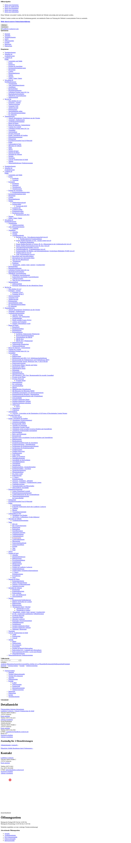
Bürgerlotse (11, 70)
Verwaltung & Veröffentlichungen (10, 81)
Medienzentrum (17, 563)
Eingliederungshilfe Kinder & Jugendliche (25, 443)
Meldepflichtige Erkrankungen (21, 389)
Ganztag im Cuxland (14, 127)
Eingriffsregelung (17, 531)
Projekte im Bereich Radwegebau (22, 648)
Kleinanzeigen (12, 109)
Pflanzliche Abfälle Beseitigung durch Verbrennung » (17, 748)
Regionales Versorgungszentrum (22, 620)
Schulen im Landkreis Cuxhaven (22, 567)
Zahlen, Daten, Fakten (15, 78)
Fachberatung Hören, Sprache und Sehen (24, 365)
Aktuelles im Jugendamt (19, 425)
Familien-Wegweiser (18, 451)
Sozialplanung (16, 624)
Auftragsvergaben (17, 278)
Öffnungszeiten (9, 41)
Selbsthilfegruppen (18, 622)
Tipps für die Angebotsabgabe (21, 280)
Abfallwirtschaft (13, 108)
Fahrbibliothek (16, 505)
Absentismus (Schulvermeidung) (22, 420)
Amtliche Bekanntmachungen (10, 664)
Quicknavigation (13, 665)
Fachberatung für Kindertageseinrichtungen (25, 446)
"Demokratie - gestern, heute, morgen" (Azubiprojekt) (28, 265)
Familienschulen (17, 449)
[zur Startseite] (10, 29)
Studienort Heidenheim (27, 242)
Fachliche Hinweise (18, 615)
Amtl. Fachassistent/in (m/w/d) (25, 254)
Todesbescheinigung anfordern (21, 403)
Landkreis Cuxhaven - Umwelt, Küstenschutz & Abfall (17, 711)
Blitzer (14, 641)
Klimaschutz (12, 139)
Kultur (10, 142)
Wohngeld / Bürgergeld (19, 629)
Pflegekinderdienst (17, 472)
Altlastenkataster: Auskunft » (9, 745)
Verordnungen (16, 187)
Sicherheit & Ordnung (15, 154)
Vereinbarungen (17, 189)
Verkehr (10, 161)
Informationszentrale (18, 688)
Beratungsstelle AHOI (19, 424)
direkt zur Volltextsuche (12, 6)
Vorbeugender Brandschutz (20, 344)
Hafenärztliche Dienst (18, 368)
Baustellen (43, 664)
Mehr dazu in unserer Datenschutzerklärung (15, 21)
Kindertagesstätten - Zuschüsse (21, 468)
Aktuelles (7, 35)
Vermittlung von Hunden (19, 515)
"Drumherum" (16, 261)
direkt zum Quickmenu (12, 5)
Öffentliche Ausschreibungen (17, 95)
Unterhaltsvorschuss (18, 484)
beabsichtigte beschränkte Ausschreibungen (25, 277)
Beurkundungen (17, 441)
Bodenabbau (16, 529)
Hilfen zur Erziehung (18, 456)
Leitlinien (15, 508)
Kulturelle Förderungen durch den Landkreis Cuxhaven (29, 506)
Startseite (7, 34)
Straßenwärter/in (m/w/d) (23, 252)
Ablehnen (4, 25)
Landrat (10, 71)
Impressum (8, 44)
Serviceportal (23, 664)
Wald (13, 550)
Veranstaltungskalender (19, 512)
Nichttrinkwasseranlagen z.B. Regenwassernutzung (27, 392)
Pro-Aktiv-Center (17, 474)
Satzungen (15, 185)
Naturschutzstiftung (18, 544)
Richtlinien (15, 183)
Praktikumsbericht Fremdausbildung (31, 239)
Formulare (67, 664)
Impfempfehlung (17, 382)
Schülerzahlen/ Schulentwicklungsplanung (25, 570)
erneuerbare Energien (18, 532)
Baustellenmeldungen (14, 90)
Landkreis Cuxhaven (7, 758)
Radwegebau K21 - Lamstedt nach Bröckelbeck (26, 650)
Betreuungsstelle (10, 840)
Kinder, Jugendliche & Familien (18, 135)
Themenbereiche (10, 116)
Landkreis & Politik (8, 58)
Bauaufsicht (15, 327)
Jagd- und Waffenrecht (19, 595)
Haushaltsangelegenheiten (16, 94)
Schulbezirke (16, 565)
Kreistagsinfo (50, 664)
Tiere (13, 548)
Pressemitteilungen (14, 73)
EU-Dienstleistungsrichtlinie (17, 113)
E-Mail (14, 683)
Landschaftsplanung (18, 539)
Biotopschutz (16, 527)
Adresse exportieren (7, 719)
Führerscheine (16, 643)
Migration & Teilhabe (14, 146)
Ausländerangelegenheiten (16, 121)
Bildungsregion (17, 439)
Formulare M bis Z (18, 294)
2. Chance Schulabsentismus (17, 573)
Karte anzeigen (5, 716)
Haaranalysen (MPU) (18, 367)
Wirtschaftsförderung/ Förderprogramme (20, 163)
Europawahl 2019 (21, 206)
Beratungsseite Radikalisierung (21, 600)
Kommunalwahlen (17, 211)
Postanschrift (16, 686)
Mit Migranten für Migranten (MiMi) (23, 391)
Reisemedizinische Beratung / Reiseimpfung (25, 394)
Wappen (10, 76)
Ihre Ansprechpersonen (19, 525)
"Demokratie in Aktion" (23, 610)
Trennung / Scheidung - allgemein (22, 481)
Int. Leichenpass (17, 384)
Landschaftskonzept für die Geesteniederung (25, 494)
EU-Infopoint (12, 114)
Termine (14, 233)
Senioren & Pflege (14, 152)
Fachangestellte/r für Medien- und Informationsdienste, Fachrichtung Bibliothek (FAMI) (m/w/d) (45, 251)
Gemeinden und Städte (15, 61)
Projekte (14, 546)
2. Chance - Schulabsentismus (17, 478)
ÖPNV (10, 149)
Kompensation (16, 538)
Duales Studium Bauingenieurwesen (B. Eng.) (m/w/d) (32, 246)
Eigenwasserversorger (19, 363)
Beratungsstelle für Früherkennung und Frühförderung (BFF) (30, 360)
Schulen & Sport (13, 151)
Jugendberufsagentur (18, 458)
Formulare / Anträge (14, 102)
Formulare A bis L (17, 292)
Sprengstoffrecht (17, 596)
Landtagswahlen (17, 209)
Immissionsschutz (17, 342)
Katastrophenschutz (18, 591)
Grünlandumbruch (17, 536)
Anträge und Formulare (19, 322)
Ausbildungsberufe (18, 235)
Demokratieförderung (18, 557)
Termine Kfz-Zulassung (15, 676)
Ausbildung (12, 87)
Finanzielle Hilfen (17, 617)
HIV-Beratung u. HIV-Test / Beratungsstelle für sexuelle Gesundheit (33, 375)
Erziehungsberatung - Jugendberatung (23, 444)
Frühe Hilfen (16, 455)
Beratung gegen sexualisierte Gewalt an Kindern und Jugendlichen (32, 437)
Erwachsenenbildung (18, 560)
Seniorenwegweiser (18, 586)
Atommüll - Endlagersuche (16, 120)
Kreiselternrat (16, 576)
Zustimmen (5, 27)
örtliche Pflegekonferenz (19, 582)
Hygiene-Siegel (21, 380)
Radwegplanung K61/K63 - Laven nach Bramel (27, 652)
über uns (14, 524)
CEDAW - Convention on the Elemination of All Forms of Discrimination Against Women (39, 413)
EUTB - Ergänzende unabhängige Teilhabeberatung (28, 614)
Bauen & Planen (13, 123)
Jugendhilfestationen (18, 462)
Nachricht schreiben (7, 735)
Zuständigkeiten (17, 318)
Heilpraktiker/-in (17, 372)
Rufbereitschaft (16, 475)
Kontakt (7, 42)
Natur (10, 147)
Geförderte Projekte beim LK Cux (18, 92)
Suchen (10, 695)
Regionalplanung (17, 332)
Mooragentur (16, 541)
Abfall (14, 634)
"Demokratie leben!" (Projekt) (21, 607)
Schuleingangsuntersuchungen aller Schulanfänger (27, 396)
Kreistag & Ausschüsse (15, 66)
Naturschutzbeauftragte (19, 543)
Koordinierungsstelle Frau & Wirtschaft (20, 140)
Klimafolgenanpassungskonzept (22, 493)
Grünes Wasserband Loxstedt (21, 491)
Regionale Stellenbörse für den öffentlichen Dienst (27, 285)
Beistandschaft (16, 436)
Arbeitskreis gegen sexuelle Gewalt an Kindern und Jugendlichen (32, 429)
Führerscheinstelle (10, 839)
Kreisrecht (11, 64)
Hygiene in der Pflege (19, 377)
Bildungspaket (16, 603)
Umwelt (14, 638)
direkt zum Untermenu (11, 10)
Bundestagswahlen (18, 213)
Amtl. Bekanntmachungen (16, 85)
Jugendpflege (16, 463)
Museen (14, 510)
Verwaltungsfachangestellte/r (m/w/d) (27, 247)
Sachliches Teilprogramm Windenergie (28, 334)
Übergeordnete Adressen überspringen (12, 709)
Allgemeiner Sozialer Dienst (20, 427)
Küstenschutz (16, 636)
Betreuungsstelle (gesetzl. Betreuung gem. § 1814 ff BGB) (30, 361)
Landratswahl (16, 208)
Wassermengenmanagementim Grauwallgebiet (20, 497)
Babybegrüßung (17, 432)
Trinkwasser (16, 405)
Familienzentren (17, 453)
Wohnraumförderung (18, 346)
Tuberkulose (16, 408)
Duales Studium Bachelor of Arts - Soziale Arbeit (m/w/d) (33, 240)
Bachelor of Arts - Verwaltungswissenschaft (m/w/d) (32, 237)
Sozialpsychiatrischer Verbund (21, 401)
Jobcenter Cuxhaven (18, 619)
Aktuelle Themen (17, 315)
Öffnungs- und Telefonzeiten (21, 316)
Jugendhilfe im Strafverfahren (21, 460)
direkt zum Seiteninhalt (12, 12)
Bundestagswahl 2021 (23, 214)
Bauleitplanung (16, 330)
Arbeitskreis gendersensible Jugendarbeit (24, 430)
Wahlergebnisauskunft (19, 202)
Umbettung (15, 410)
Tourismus (11, 158)
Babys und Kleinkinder (19, 434)
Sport (14, 577)
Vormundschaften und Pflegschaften (23, 486)
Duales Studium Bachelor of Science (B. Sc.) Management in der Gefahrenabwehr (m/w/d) (43, 244)
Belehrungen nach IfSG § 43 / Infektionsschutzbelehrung (29, 358)
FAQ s (18, 406)
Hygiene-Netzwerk (14, 133)
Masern (14, 387)
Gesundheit (11, 130)
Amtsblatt (15, 228)
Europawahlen (16, 204)
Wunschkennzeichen (18, 653)
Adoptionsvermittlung (19, 422)
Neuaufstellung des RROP (24, 337)
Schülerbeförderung (18, 569)
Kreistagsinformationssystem (17, 68)
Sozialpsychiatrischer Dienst (20, 399)
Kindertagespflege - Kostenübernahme (24, 467)
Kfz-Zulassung (16, 645)
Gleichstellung (12, 132)
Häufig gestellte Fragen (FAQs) (21, 320)
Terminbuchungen (10, 37)
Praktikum (15, 263)
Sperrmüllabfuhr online (15, 111)
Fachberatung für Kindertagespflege (23, 448)
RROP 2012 (20, 339)
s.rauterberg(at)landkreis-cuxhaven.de (17, 732)
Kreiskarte (15, 178)
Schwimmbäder (17, 398)
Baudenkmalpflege (18, 329)
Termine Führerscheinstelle (16, 674)
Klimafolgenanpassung (15, 137)
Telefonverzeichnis (14, 104)
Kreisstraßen (16, 646)
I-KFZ (7, 39)
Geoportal (15, 180)
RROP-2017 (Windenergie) (24, 341)
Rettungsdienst (16, 593)
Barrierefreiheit (13, 89)
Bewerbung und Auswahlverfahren (23, 256)
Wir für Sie (8, 99)
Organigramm (12, 83)
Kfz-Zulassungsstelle (11, 837)
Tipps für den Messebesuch (20, 259)
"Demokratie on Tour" (23, 608)
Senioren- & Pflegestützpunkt (21, 584)
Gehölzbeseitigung (18, 534)
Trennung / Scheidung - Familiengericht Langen (26, 482)
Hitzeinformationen (18, 373)
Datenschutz (8, 46)
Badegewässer (16, 356)
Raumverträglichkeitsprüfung (25, 335)
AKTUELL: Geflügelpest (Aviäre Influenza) (25, 517)
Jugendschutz (16, 465)
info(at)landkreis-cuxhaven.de (15, 770)
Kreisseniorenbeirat (18, 581)
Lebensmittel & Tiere (14, 144)
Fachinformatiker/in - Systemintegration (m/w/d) (30, 249)
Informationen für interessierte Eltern (23, 258)
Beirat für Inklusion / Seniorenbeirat (19, 125)
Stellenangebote (13, 97)
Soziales (10, 156)
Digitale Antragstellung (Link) (21, 323)
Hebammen (15, 370)
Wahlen (10, 75)
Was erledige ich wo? (14, 101)
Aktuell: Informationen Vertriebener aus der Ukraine (24, 118)
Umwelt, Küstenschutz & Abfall (18, 159)
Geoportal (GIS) (13, 106)
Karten (10, 63)
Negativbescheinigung (19, 470)
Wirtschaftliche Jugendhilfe (20, 487)
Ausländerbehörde (10, 835)
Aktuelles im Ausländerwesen (10, 55)
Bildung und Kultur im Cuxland (22, 601)
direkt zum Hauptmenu (12, 8)
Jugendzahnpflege (17, 386)
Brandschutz (16, 589)
